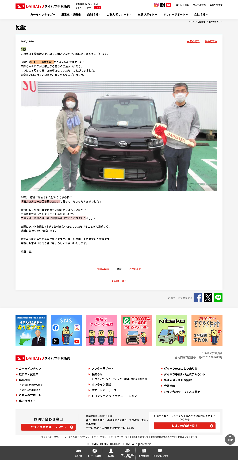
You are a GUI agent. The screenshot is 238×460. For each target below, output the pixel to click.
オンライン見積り (95, 455)
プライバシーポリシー (51, 436)
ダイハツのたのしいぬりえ (180, 368)
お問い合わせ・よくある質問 (182, 392)
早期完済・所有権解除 (178, 380)
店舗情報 (92, 14)
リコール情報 (199, 4)
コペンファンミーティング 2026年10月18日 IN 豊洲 (121, 379)
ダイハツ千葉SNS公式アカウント (185, 374)
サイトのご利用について (136, 436)
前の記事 (194, 41)
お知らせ (97, 374)
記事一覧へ (120, 281)
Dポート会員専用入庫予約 (127, 455)
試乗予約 (78, 455)
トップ (191, 21)
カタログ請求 (182, 4)
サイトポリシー (101, 436)
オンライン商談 (101, 384)
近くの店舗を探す (31, 389)
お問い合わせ (216, 4)
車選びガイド (146, 14)
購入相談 (111, 455)
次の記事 (210, 41)
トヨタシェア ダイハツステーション (114, 396)
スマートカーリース (103, 390)
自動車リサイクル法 (187, 436)
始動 (21, 27)
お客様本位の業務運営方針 (163, 436)
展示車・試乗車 (71, 14)
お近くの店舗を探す (184, 425)
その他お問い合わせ (160, 455)
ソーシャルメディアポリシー (77, 436)
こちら (97, 7)
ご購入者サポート (118, 14)
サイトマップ (117, 436)
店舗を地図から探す (32, 384)
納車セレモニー (215, 21)
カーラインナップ (41, 14)
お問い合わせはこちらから (48, 427)
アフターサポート (174, 14)
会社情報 (199, 14)
